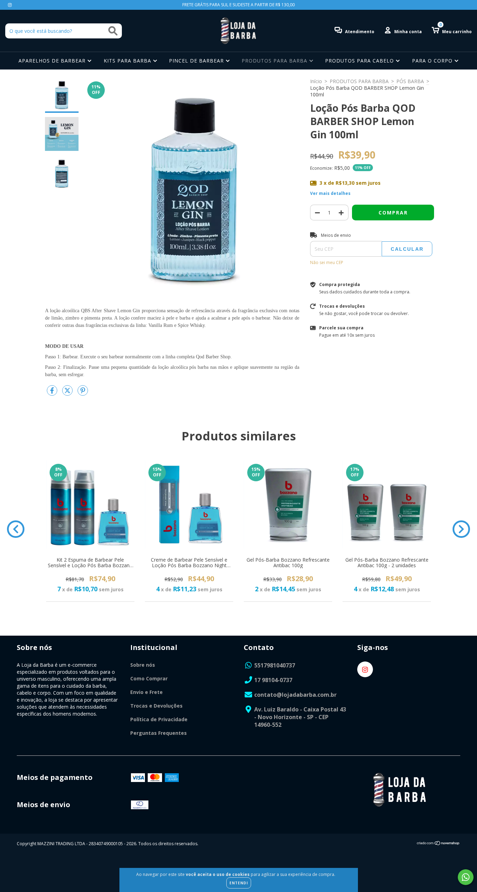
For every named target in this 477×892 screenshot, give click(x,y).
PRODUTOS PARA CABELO (360, 60)
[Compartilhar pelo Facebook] (53, 393)
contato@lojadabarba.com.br (295, 695)
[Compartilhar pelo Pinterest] (83, 393)
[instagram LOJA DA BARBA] (9, 4)
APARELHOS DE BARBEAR (53, 60)
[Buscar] (113, 31)
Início (316, 81)
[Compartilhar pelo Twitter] (68, 393)
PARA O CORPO (433, 60)
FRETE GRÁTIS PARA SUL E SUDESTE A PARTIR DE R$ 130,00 (238, 5)
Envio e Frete (146, 692)
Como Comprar (149, 678)
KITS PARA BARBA (128, 60)
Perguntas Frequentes (158, 733)
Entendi (238, 882)
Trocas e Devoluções (156, 705)
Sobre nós (142, 664)
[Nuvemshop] (438, 844)
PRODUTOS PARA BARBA (275, 60)
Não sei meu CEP (326, 262)
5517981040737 (274, 665)
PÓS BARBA (410, 81)
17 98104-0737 (273, 680)
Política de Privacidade (159, 719)
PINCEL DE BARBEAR (197, 60)
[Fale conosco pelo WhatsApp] (466, 877)
